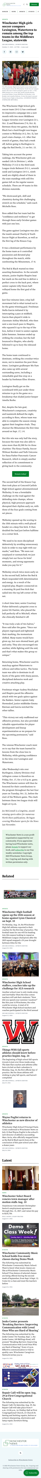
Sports (22, 11)
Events (31, 11)
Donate (34, 4)
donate (15, 846)
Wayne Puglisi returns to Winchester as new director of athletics (20, 1120)
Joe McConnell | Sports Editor (15, 44)
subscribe (19, 850)
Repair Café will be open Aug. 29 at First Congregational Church (19, 1395)
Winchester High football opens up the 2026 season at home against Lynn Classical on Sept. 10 (18, 916)
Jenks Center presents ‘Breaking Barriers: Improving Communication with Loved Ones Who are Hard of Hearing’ (20, 1326)
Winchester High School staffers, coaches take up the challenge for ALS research (18, 985)
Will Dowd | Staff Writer (12, 1216)
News (14, 11)
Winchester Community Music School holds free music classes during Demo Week (20, 1256)
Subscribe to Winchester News (20, 1460)
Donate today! (20, 474)
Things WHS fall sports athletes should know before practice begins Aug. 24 (19, 1053)
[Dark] (24, 4)
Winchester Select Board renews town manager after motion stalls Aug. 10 (18, 1199)
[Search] (27, 4)
